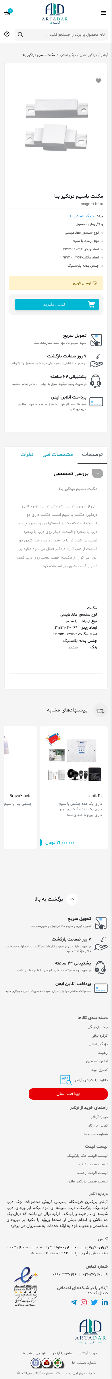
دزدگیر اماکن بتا (81, 216)
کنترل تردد (99, 1070)
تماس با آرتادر (97, 1125)
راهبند (103, 1053)
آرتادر (104, 55)
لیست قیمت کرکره (93, 1164)
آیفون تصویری (97, 1061)
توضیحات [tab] (92, 454)
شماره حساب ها (96, 1134)
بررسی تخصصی (71, 474)
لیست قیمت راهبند (92, 1173)
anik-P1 (95, 796)
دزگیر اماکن (67, 55)
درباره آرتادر (99, 1117)
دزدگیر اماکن (88, 55)
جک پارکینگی (98, 1027)
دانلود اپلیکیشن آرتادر (91, 1080)
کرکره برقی (100, 1035)
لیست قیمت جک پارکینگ (87, 1155)
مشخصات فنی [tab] (58, 454)
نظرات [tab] (26, 454)
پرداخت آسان (68, 1094)
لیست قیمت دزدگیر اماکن (87, 1181)
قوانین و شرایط (34, 1353)
